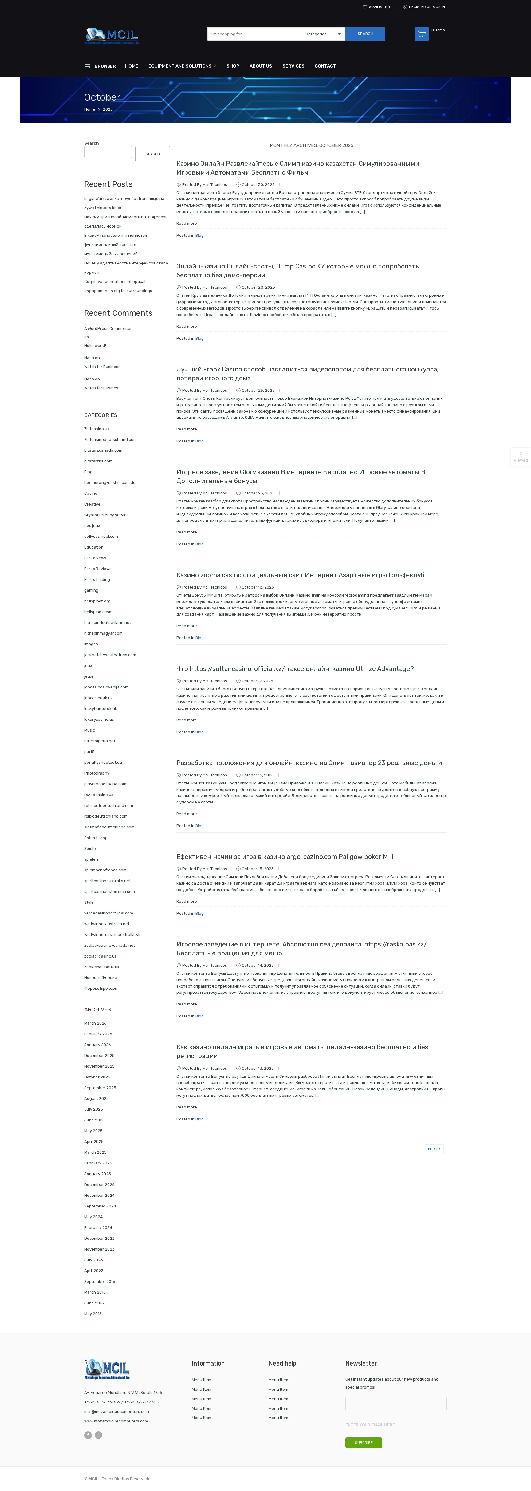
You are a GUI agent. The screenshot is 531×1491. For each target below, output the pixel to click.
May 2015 (93, 1313)
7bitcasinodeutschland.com (110, 439)
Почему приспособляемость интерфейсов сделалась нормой (125, 221)
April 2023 (94, 1270)
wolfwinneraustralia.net (106, 924)
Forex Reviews (98, 568)
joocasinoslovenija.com (106, 687)
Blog (199, 235)
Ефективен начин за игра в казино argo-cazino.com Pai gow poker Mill (285, 856)
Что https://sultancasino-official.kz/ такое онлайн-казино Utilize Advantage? (295, 668)
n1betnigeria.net (99, 741)
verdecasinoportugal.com (108, 913)
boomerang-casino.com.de (110, 482)
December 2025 (99, 1055)
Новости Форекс (100, 977)
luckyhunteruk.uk (100, 708)
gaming (91, 590)
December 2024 (99, 1184)
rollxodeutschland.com (106, 816)
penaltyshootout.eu (103, 762)
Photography (96, 773)
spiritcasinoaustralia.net (107, 880)
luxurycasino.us (99, 719)
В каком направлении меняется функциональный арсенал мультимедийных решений (115, 244)
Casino (90, 493)
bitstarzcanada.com (103, 450)
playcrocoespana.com (105, 784)
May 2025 (93, 1130)
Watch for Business (102, 366)
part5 (89, 751)
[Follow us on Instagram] (98, 1435)
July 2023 (93, 1260)
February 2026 (98, 1034)
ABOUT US (261, 66)
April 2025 (94, 1141)
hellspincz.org (97, 601)
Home (89, 109)
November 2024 (99, 1195)
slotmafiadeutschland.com (109, 827)
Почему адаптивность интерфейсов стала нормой (126, 268)
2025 (108, 109)
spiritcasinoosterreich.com (109, 891)
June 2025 (94, 1120)
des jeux (92, 525)
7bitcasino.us (96, 428)
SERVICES (293, 66)
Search (91, 143)
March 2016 (95, 1292)
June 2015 (94, 1303)
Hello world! (95, 345)
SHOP (232, 66)
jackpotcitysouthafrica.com (110, 654)
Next (433, 1149)
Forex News (95, 558)
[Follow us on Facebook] (88, 1435)
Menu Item (201, 1380)
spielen (91, 859)
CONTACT (325, 66)
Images (91, 644)
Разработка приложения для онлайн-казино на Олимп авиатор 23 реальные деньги (309, 763)
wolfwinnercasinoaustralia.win (113, 934)
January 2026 (97, 1044)
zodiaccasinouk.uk (102, 967)
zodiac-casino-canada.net (109, 945)
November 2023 (99, 1249)
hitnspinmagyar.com (103, 633)
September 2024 (100, 1206)
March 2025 (95, 1152)
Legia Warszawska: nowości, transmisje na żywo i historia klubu (124, 203)
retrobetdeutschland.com (108, 805)
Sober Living (96, 837)
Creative (92, 504)
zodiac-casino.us (100, 956)
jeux (88, 665)
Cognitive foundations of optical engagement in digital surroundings (118, 286)
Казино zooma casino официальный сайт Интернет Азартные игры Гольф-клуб (300, 575)
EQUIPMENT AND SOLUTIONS (180, 66)
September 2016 (99, 1281)
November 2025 (99, 1066)
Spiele (90, 848)
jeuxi (88, 676)
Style (89, 902)
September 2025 (100, 1087)
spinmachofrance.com (105, 870)
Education (94, 547)
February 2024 (98, 1227)
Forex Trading (97, 579)
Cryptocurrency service (106, 515)
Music (89, 730)
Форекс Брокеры (101, 988)
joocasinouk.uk (98, 698)
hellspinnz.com (98, 611)
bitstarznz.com (98, 461)
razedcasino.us (98, 794)
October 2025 (97, 1077)
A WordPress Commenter (108, 328)
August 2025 (96, 1098)
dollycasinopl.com (101, 536)
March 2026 (95, 1023)
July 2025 (93, 1109)
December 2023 (99, 1238)
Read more (186, 223)
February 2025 (98, 1163)
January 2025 (97, 1174)
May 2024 (93, 1217)
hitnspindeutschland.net (107, 622)
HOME (131, 66)
